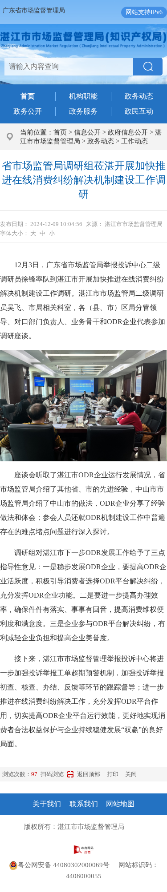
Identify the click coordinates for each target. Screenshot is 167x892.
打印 (112, 774)
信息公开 (87, 132)
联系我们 (83, 804)
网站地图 (120, 804)
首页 (60, 132)
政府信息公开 (128, 132)
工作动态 (134, 141)
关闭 (131, 774)
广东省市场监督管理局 (34, 10)
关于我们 (47, 804)
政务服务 (83, 111)
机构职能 (83, 96)
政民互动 (139, 111)
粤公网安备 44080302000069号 (68, 864)
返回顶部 (88, 774)
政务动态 (139, 96)
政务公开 (27, 111)
